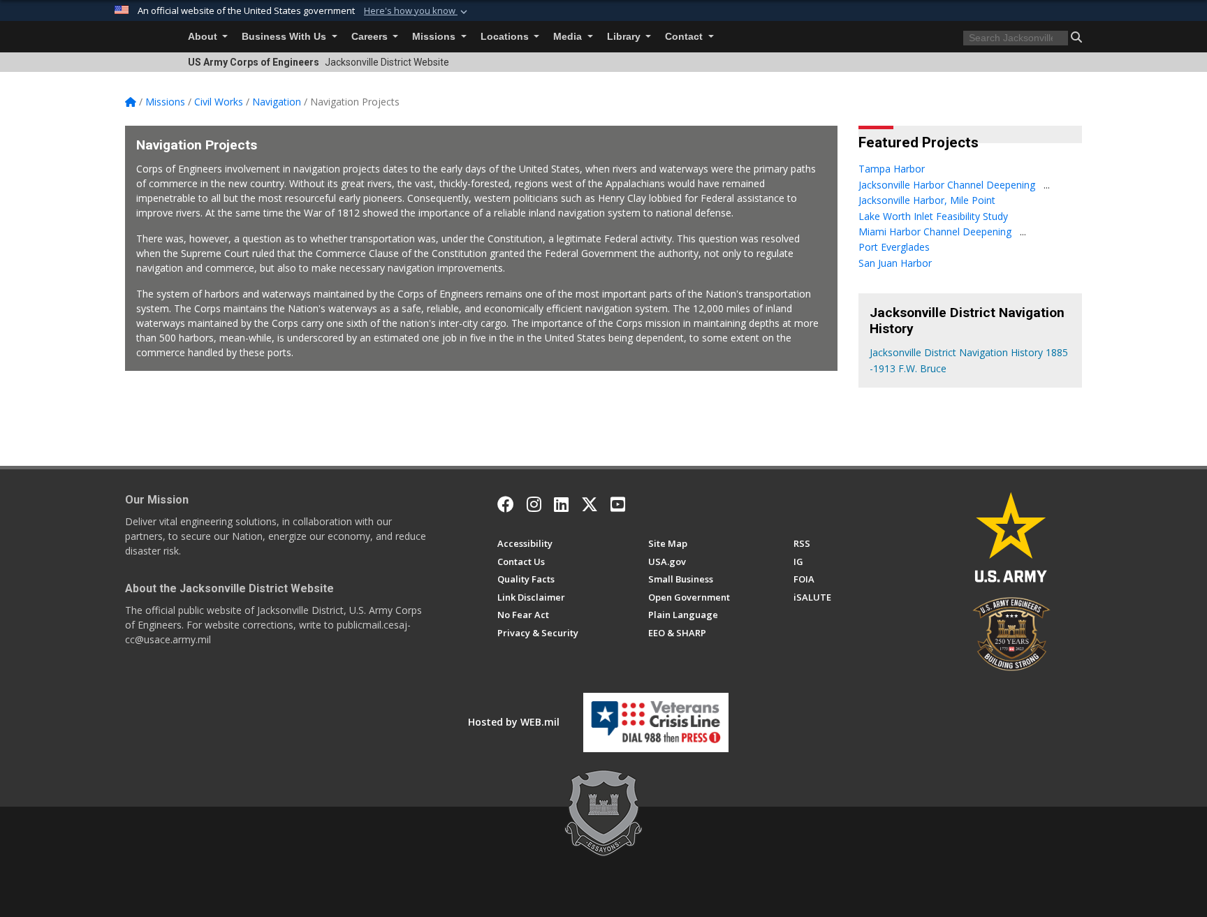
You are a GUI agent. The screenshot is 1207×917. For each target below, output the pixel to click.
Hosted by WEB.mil (513, 721)
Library (625, 36)
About (204, 36)
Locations (506, 36)
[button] (417, 11)
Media (569, 36)
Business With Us (285, 36)
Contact (685, 36)
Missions (435, 36)
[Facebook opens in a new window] (505, 504)
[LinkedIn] (561, 504)
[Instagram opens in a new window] (534, 504)
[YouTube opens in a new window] (617, 504)
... (1047, 184)
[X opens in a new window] (589, 504)
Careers (370, 36)
